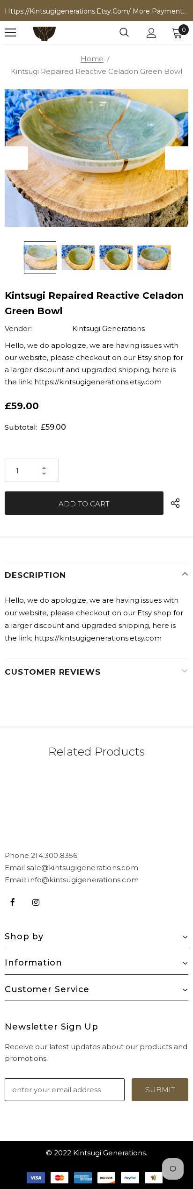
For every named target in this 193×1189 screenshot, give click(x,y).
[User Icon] (151, 33)
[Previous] (16, 158)
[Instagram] (36, 902)
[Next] (176, 158)
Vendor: (18, 328)
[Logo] (44, 32)
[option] (96, 158)
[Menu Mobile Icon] (10, 32)
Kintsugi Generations (108, 328)
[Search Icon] (124, 32)
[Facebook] (13, 902)
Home (92, 58)
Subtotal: (21, 427)
